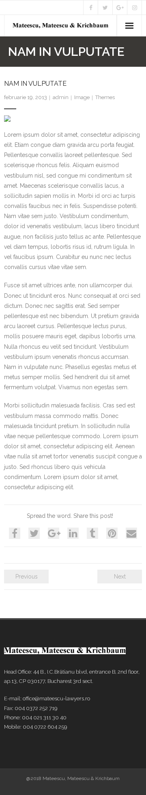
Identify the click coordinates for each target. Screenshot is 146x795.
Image (82, 97)
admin (61, 97)
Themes (105, 97)
